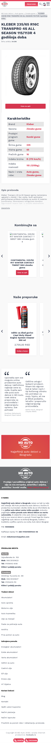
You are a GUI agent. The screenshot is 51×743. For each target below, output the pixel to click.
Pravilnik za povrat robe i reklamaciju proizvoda (22, 723)
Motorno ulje (7, 608)
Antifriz (4, 629)
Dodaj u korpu (22, 351)
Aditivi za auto (7, 663)
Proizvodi (31, 4)
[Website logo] (4, 4)
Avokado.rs (31, 735)
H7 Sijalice (6, 684)
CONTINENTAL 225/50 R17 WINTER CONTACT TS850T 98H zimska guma (22, 264)
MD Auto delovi (7, 13)
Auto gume (19, 13)
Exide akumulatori (9, 652)
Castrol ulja (6, 668)
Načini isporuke (8, 718)
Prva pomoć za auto (10, 635)
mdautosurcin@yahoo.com (18, 537)
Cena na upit (25, 106)
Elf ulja (4, 674)
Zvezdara (33, 740)
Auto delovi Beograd (38, 487)
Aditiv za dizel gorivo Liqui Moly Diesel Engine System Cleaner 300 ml (22, 336)
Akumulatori (6, 597)
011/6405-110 (10, 582)
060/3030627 (12, 579)
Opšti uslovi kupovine (11, 707)
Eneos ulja (6, 679)
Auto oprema (7, 603)
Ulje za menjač (8, 619)
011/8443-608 (11, 564)
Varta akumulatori (9, 657)
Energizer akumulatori (11, 647)
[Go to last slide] (2, 256)
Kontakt (4, 702)
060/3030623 (12, 560)
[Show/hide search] (40, 4)
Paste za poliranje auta (11, 624)
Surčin (20, 740)
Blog (3, 696)
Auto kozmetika (8, 613)
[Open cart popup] (44, 4)
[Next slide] (49, 256)
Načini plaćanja (8, 712)
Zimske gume (30, 13)
